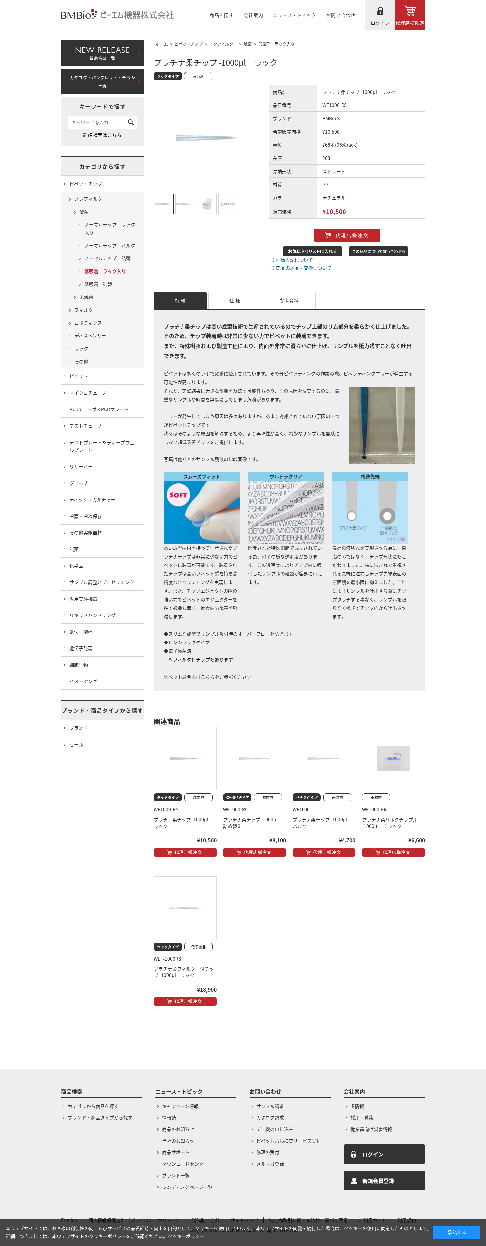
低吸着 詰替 (98, 284)
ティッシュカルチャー (92, 499)
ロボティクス (88, 322)
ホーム (162, 44)
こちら (208, 676)
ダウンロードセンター (185, 1163)
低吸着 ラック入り (276, 44)
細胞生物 (78, 664)
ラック (81, 348)
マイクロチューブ (87, 392)
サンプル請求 (270, 1106)
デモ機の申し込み (274, 1129)
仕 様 (234, 300)
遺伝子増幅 (81, 631)
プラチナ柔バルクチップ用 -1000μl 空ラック (390, 822)
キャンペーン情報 (180, 1106)
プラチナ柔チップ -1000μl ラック (183, 822)
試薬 (74, 549)
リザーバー (81, 466)
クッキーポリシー (186, 1236)
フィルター (86, 309)
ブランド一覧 (176, 1175)
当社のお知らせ (178, 1140)
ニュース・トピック (294, 15)
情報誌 (169, 1117)
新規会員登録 (378, 1181)
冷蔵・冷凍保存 (85, 516)
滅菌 (248, 44)
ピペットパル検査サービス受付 (288, 1140)
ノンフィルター (223, 44)
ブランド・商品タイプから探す (102, 710)
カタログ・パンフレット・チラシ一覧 (102, 82)
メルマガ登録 (270, 1163)
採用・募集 (362, 1117)
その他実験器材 (85, 532)
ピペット (78, 376)
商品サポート (176, 1152)
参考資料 (289, 300)
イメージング (83, 681)
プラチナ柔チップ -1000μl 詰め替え (252, 822)
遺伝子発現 (81, 648)
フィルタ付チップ (191, 659)
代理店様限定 (410, 22)
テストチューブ (85, 425)
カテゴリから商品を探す (93, 1106)
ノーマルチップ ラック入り (109, 228)
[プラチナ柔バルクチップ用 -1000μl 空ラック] (393, 758)
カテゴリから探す (102, 166)
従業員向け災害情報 (371, 1129)
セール (76, 744)
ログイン (380, 22)
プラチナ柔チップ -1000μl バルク (322, 822)
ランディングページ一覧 (187, 1187)
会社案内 (253, 15)
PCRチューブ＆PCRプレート (99, 409)
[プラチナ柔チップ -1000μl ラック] (185, 758)
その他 (81, 361)
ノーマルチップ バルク (109, 245)
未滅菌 (86, 296)
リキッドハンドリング (92, 615)
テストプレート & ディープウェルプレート (101, 446)
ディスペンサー (90, 335)
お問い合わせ (340, 15)
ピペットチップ (188, 44)
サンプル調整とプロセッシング (101, 582)
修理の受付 (267, 1152)
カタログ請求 (270, 1117)
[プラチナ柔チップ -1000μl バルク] (324, 758)
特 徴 (180, 300)
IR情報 (357, 1106)
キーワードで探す (102, 106)
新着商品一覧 (102, 52)
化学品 (76, 565)
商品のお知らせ (178, 1129)
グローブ (78, 483)
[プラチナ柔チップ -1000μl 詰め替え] (254, 758)
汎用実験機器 (83, 598)
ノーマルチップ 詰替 (107, 258)
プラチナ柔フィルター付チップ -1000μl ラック (184, 972)
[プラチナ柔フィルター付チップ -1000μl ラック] (185, 908)
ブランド (78, 727)
